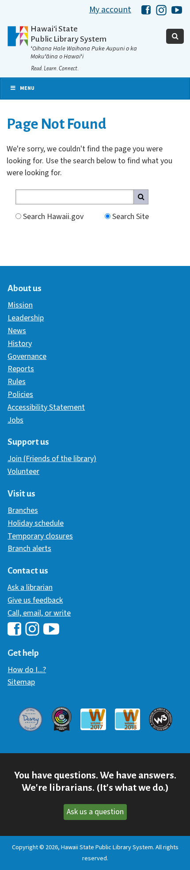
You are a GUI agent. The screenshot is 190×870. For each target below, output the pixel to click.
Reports (21, 368)
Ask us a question (95, 811)
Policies (20, 394)
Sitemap (21, 682)
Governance (27, 356)
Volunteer (23, 471)
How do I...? (27, 669)
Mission (20, 305)
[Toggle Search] (175, 36)
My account (110, 9)
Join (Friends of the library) (52, 458)
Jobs (15, 420)
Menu (27, 88)
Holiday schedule (36, 523)
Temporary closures (40, 536)
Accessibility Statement (46, 407)
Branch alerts (29, 548)
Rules (17, 381)
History (20, 343)
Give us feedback (35, 600)
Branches (23, 510)
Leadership (26, 317)
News (17, 330)
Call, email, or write (39, 613)
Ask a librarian (30, 587)
